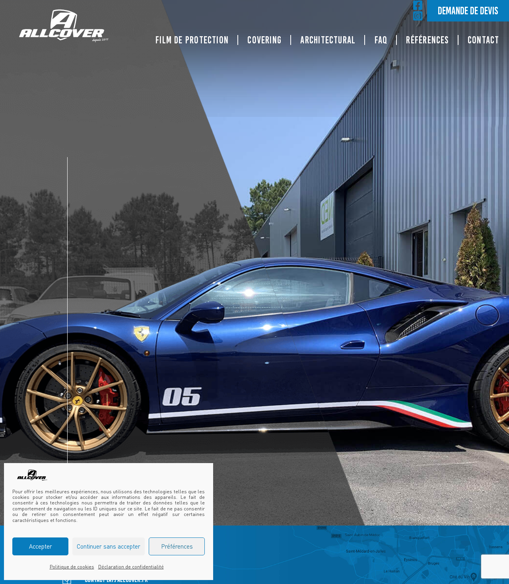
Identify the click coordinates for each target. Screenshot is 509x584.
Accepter (40, 546)
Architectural (328, 40)
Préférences (177, 546)
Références (427, 40)
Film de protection (192, 40)
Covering (264, 40)
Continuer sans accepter (108, 546)
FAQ (381, 40)
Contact (483, 40)
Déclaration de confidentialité (131, 567)
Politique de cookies (72, 567)
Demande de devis (468, 10)
